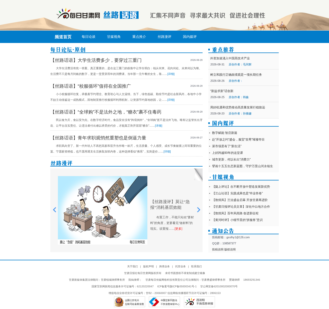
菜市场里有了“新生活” (226, 146)
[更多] (178, 228)
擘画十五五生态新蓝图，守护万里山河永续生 (242, 166)
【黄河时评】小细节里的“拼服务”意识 (237, 220)
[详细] (171, 73)
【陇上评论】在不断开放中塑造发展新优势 (241, 186)
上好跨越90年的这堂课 (227, 152)
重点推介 (139, 37)
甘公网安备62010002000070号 (219, 286)
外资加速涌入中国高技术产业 (230, 58)
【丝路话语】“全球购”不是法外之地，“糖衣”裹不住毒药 (105, 111)
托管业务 (180, 266)
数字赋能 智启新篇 (224, 132)
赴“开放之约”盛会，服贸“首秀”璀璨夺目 (238, 139)
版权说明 (230, 249)
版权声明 (148, 266)
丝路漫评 (164, 37)
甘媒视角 (114, 37)
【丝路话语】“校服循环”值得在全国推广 (90, 86)
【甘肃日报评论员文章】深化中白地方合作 (241, 206)
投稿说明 (218, 249)
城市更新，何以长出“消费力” (231, 159)
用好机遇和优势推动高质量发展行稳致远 (237, 107)
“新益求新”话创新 (221, 91)
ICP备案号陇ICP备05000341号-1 (177, 286)
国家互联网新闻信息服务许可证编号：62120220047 (124, 286)
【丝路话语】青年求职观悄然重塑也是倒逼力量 (98, 137)
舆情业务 (164, 266)
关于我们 (132, 266)
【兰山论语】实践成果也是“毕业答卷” (237, 193)
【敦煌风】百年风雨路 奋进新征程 (235, 213)
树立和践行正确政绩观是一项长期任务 (236, 74)
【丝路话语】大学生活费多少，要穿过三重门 (96, 60)
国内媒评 (190, 37)
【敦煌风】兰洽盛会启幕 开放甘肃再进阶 (240, 200)
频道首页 (63, 36)
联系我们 (196, 266)
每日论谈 (88, 37)
